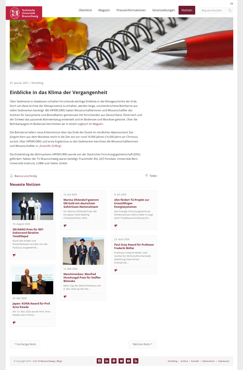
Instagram (99, 361)
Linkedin (106, 361)
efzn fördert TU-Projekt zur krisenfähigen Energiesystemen (131, 203)
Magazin (104, 10)
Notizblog (172, 361)
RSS (135, 361)
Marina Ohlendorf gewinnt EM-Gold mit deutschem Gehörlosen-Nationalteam (81, 203)
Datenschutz (208, 361)
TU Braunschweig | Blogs (50, 361)
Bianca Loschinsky (26, 176)
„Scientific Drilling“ (50, 146)
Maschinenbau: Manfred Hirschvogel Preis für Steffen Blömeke (82, 277)
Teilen (153, 176)
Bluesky (121, 361)
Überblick (85, 10)
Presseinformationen (131, 10)
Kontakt (195, 361)
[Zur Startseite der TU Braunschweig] (24, 13)
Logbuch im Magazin (90, 124)
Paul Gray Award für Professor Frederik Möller (134, 246)
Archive (184, 361)
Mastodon (114, 361)
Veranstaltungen (163, 10)
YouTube (128, 361)
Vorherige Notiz (26, 344)
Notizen (187, 10)
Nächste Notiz (141, 344)
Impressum (223, 361)
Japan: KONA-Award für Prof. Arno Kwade (32, 305)
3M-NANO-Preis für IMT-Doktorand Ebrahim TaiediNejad (28, 233)
